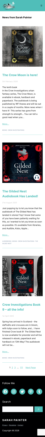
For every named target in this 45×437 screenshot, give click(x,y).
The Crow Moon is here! (20, 75)
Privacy (5, 425)
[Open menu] (41, 5)
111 (21, 367)
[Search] (38, 409)
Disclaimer (12, 425)
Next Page (31, 367)
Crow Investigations (16, 130)
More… (5, 124)
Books (4, 130)
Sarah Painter (14, 420)
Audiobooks (6, 241)
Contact (20, 425)
